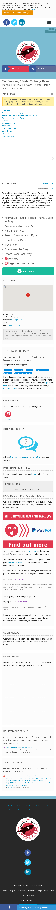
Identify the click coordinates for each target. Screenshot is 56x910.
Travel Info (6, 126)
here (33, 9)
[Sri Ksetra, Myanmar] (26, 158)
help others (37, 457)
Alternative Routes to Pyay (12, 113)
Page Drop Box (8, 136)
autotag (8, 370)
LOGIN (19, 805)
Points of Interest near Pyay (13, 118)
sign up (47, 383)
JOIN (28, 805)
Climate (5, 120)
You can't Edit (47, 183)
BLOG (46, 805)
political (8, 373)
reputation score (10, 388)
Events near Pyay (9, 128)
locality (30, 370)
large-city (19, 370)
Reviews (5, 133)
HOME (10, 805)
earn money (31, 551)
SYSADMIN (11, 788)
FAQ (37, 805)
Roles (33, 474)
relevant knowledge (16, 562)
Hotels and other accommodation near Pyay (19, 115)
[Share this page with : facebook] (9, 907)
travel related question (19, 457)
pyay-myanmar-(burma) (24, 373)
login (5, 385)
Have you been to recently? (35, 907)
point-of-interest (43, 370)
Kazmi (51, 188)
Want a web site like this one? (19, 810)
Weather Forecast (9, 123)
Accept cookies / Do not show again (17, 12)
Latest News (7, 131)
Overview (6, 110)
